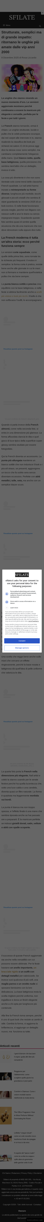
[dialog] (22, 611)
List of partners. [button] (33, 621)
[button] (22, 607)
